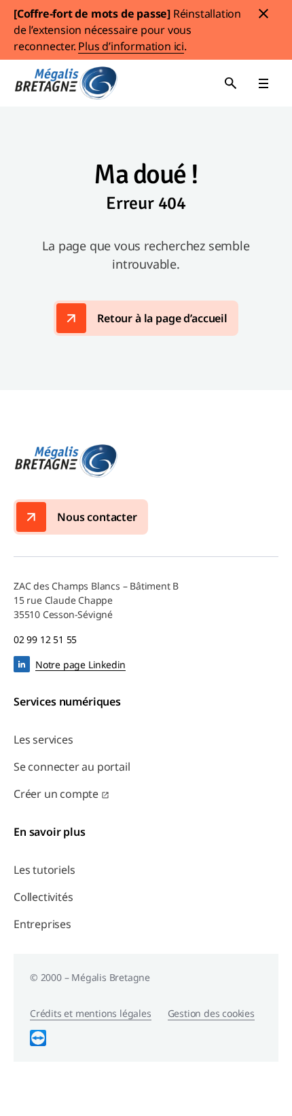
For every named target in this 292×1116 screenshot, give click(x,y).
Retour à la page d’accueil (162, 318)
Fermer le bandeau (263, 13)
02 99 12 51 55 (45, 639)
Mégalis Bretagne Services (66, 83)
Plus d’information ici (131, 46)
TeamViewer (38, 1038)
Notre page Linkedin (80, 664)
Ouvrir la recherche (231, 83)
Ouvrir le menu (263, 83)
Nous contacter (97, 516)
